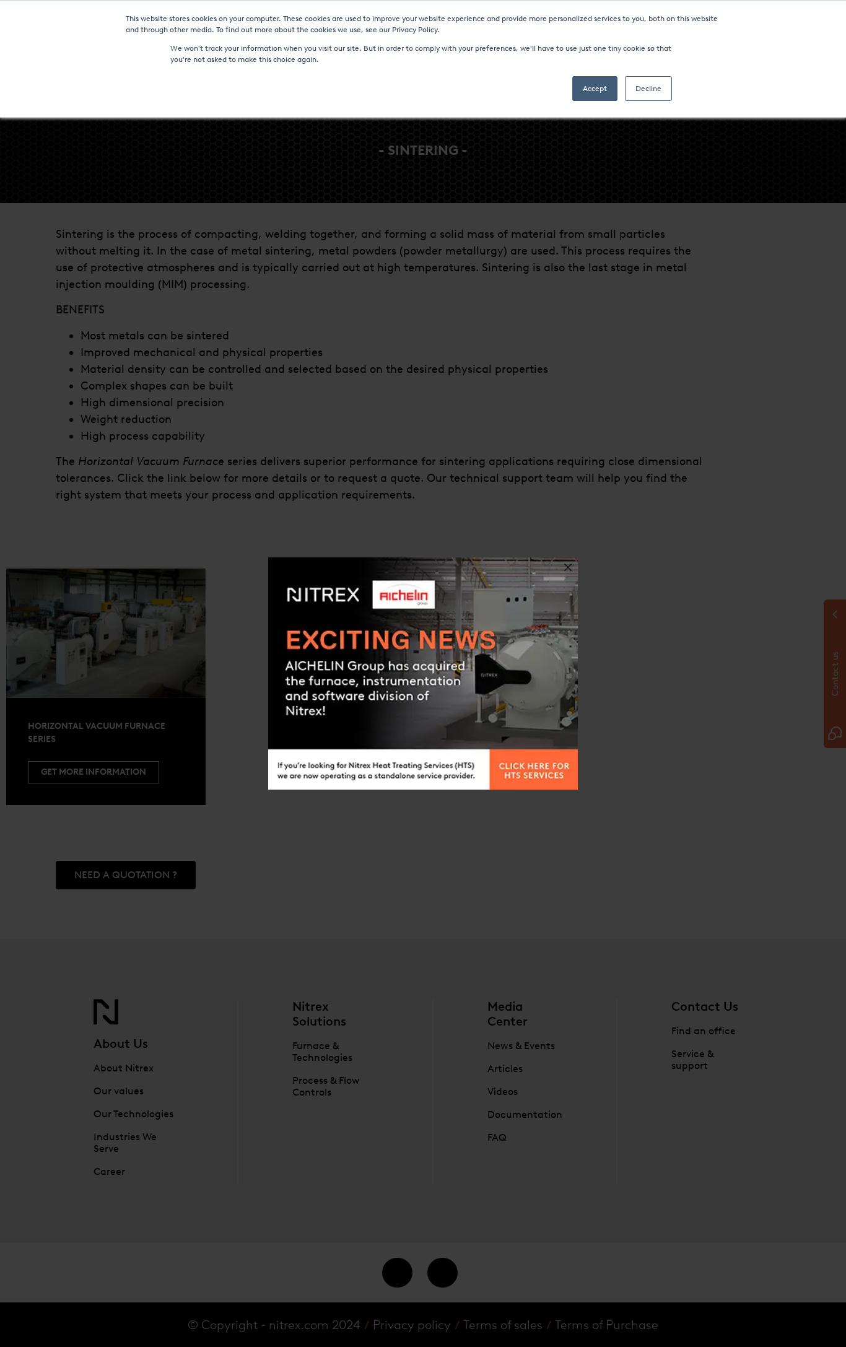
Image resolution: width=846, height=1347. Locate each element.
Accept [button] (595, 88)
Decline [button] (648, 88)
